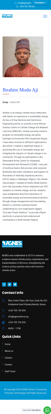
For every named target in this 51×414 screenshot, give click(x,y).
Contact (8, 364)
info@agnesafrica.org (27, 3)
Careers (8, 358)
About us (9, 351)
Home (7, 344)
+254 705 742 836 (27, 6)
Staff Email (10, 371)
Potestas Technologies (15, 393)
